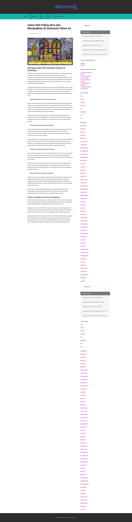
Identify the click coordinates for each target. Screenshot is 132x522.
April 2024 (82, 211)
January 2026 (83, 144)
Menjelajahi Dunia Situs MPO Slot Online (92, 45)
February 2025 (83, 179)
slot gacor (82, 81)
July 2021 (82, 281)
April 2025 (82, 173)
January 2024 (83, 220)
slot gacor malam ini (85, 83)
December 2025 (84, 147)
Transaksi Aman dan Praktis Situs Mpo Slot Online (94, 54)
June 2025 (83, 166)
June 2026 (83, 128)
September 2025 (84, 157)
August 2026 (83, 125)
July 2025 (82, 163)
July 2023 (82, 239)
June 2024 (83, 205)
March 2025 (83, 176)
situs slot (82, 74)
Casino (82, 99)
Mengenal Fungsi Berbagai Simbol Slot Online (93, 40)
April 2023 (82, 243)
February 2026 (83, 141)
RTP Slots (82, 105)
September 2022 (84, 255)
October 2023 (83, 230)
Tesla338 (82, 65)
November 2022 (84, 252)
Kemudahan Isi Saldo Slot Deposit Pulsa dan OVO (94, 50)
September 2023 (84, 233)
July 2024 (82, 201)
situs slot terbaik (84, 77)
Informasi (82, 102)
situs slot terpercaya (85, 79)
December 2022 (84, 249)
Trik (81, 118)
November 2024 (84, 189)
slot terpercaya (84, 88)
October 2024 (83, 192)
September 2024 (84, 195)
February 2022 (83, 268)
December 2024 (84, 185)
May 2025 (82, 170)
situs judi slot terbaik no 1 (86, 72)
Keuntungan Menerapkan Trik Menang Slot (92, 36)
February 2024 (83, 217)
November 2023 (84, 227)
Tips (81, 115)
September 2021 (84, 274)
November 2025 (84, 151)
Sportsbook (83, 111)
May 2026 (82, 132)
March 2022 (83, 265)
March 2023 (83, 246)
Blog (81, 96)
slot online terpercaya (85, 86)
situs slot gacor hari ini (85, 76)
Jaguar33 (82, 63)
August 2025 (83, 160)
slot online (82, 85)
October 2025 (83, 154)
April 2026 (82, 135)
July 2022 (82, 262)
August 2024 (83, 198)
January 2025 (83, 182)
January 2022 (83, 271)
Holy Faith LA (66, 7)
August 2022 (83, 258)
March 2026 (83, 138)
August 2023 (83, 236)
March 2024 (83, 214)
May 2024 (82, 208)
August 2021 (83, 277)
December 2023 (84, 224)
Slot (81, 108)
